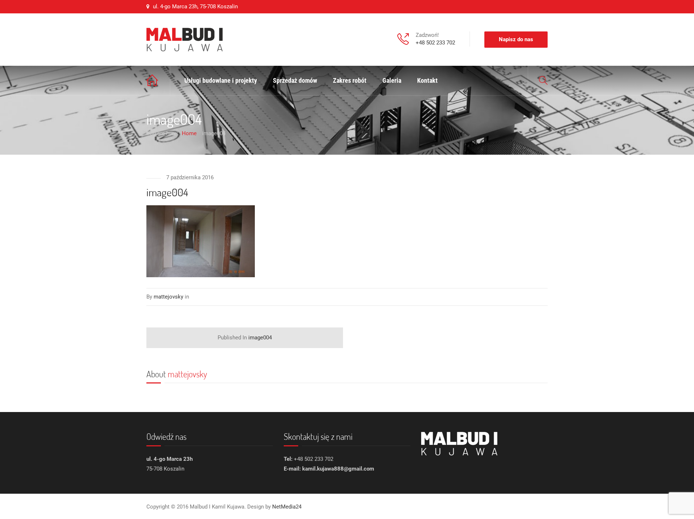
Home (158, 80)
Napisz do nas (516, 39)
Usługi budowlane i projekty (220, 80)
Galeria (391, 80)
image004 (245, 337)
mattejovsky (187, 373)
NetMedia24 (286, 506)
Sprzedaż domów (295, 80)
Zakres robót (350, 80)
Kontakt (427, 80)
